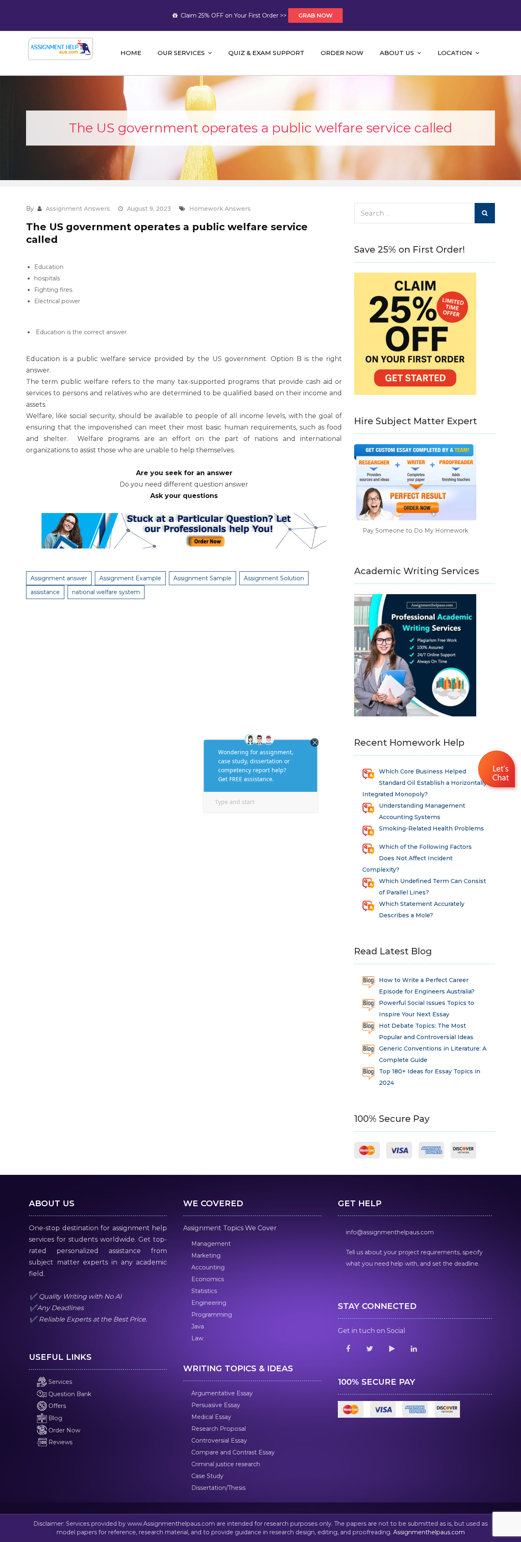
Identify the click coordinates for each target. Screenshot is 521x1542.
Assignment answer (59, 578)
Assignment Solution (274, 578)
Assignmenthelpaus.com (429, 1532)
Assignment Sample (202, 578)
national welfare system (106, 592)
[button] (497, 770)
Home (130, 53)
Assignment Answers (78, 208)
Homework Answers (220, 208)
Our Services (181, 53)
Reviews (59, 1442)
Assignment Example (130, 578)
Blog (54, 1418)
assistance (45, 592)
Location (455, 53)
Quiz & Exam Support (266, 53)
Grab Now (315, 15)
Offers (56, 1406)
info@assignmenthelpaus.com (390, 1232)
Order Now (342, 53)
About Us (397, 53)
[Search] (485, 213)
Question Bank (69, 1394)
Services (59, 1382)
